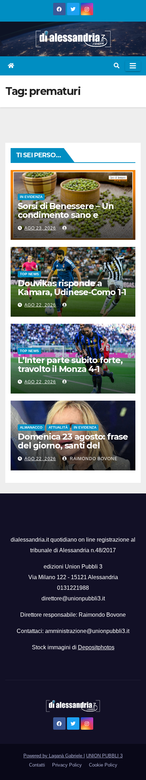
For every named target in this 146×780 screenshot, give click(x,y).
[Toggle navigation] (133, 66)
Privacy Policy (67, 765)
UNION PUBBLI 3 (104, 755)
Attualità (58, 427)
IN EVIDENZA (31, 197)
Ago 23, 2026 (40, 228)
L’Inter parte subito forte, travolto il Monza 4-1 (70, 364)
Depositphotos (96, 647)
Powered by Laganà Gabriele (53, 755)
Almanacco (31, 427)
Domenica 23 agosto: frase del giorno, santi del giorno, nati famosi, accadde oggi (73, 449)
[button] (116, 66)
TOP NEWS (29, 274)
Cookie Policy (103, 765)
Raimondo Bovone (93, 458)
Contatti (37, 765)
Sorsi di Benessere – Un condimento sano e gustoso (65, 215)
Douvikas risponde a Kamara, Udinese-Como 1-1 (72, 287)
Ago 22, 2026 (40, 305)
